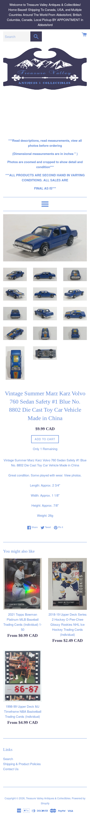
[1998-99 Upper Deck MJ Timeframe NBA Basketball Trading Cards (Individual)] (22, 676)
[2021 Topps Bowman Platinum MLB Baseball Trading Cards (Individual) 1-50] (22, 584)
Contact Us (11, 769)
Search (8, 759)
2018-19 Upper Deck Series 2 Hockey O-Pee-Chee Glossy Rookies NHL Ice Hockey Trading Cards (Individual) (68, 624)
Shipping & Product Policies (22, 764)
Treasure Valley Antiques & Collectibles (48, 798)
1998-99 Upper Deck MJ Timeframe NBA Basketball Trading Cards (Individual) (22, 711)
